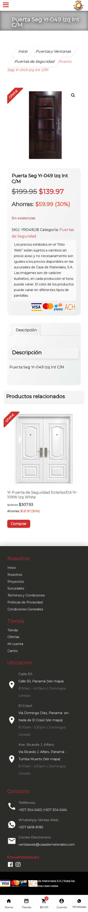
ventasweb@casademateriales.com (47, 845)
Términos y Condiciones (26, 595)
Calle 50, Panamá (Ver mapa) (41, 681)
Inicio (11, 568)
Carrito (12, 651)
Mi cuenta (15, 644)
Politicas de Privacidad (25, 602)
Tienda (12, 630)
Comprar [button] (19, 524)
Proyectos (15, 582)
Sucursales (15, 588)
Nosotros (14, 575)
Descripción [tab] (26, 330)
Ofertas (13, 637)
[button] (73, 95)
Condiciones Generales (25, 609)
